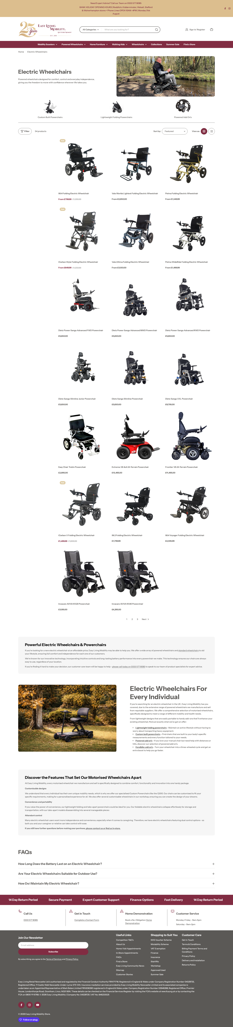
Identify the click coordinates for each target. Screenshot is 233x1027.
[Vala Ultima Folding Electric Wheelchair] (136, 231)
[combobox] (119, 29)
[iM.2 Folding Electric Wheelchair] (136, 504)
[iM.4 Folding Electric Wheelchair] (83, 162)
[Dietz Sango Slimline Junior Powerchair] (83, 368)
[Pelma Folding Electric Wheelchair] (190, 162)
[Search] (156, 29)
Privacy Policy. (72, 959)
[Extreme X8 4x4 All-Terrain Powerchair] (136, 436)
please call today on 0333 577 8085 (128, 666)
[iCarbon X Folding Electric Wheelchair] (83, 504)
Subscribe (53, 951)
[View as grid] (204, 131)
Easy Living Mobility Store (37, 1014)
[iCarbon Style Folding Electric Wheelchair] (83, 231)
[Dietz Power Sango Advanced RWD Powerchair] (190, 299)
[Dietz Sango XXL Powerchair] (190, 368)
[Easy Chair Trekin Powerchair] (83, 436)
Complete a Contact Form (86, 920)
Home (21, 51)
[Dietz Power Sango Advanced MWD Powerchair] (136, 299)
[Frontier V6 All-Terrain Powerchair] (190, 436)
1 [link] (126, 619)
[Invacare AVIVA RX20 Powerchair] (83, 573)
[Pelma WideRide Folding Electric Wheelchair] (190, 231)
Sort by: (157, 131)
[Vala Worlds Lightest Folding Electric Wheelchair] (136, 162)
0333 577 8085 (31, 920)
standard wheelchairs (188, 650)
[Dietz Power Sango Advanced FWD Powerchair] (83, 299)
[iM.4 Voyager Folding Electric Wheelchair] (190, 504)
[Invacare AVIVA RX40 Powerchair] (136, 573)
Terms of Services (54, 959)
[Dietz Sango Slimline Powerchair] (136, 368)
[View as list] (211, 131)
